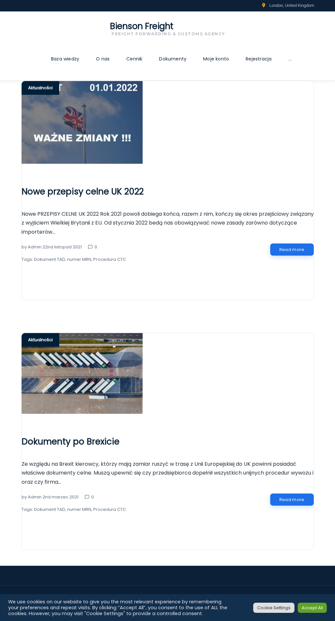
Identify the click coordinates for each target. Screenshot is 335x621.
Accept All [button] (312, 608)
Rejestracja (259, 59)
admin (35, 247)
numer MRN (79, 259)
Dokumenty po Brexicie (70, 441)
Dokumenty (172, 59)
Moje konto (216, 59)
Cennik (134, 59)
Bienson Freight (141, 26)
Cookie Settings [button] (274, 608)
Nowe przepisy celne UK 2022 (83, 191)
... (289, 59)
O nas (103, 59)
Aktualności (40, 88)
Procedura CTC (109, 259)
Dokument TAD (49, 259)
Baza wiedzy (65, 59)
